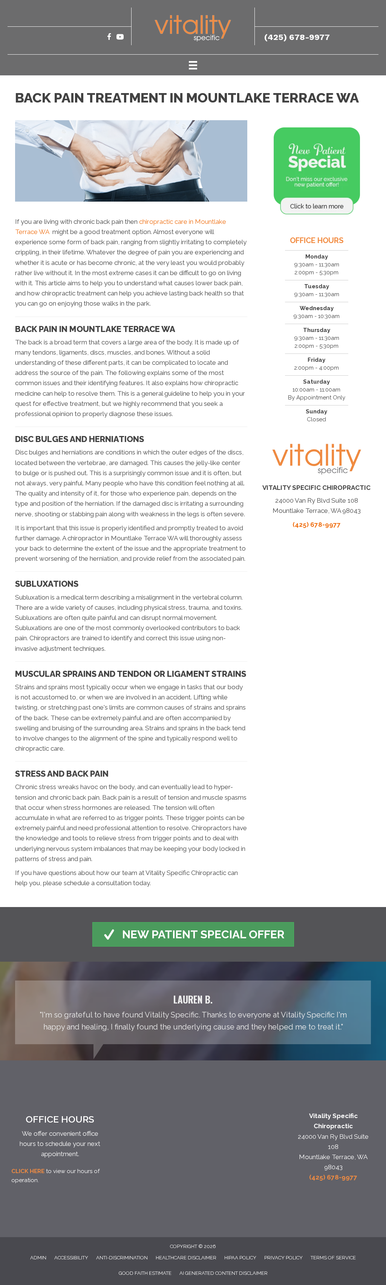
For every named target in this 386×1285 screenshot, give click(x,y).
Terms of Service (333, 1258)
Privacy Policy (283, 1258)
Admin (38, 1258)
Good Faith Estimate (145, 1273)
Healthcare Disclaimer (186, 1258)
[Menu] (193, 65)
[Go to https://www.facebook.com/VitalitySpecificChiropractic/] (109, 38)
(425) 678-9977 (297, 37)
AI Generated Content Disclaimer (223, 1273)
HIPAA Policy (240, 1258)
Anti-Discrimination (122, 1258)
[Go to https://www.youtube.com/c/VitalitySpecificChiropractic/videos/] (120, 38)
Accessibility (71, 1258)
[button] (193, 934)
